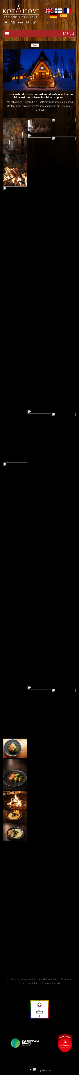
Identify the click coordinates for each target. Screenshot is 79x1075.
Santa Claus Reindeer (48, 979)
